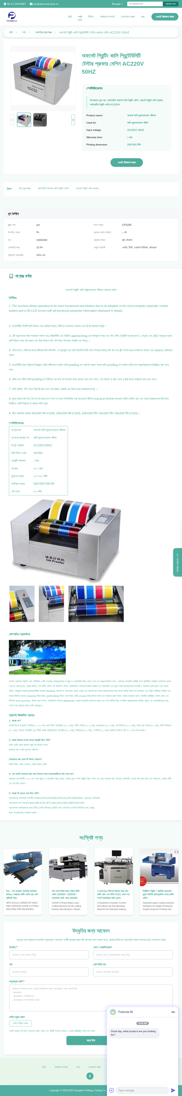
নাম (10, 964)
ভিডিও (91, 16)
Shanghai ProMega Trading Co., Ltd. (92, 1090)
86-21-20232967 (16, 3)
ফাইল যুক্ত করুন (17, 1017)
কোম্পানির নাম (99, 964)
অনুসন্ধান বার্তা (16, 981)
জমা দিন (91, 1040)
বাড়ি (70, 16)
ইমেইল (13, 947)
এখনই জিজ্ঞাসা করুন (165, 16)
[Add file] (111, 1090)
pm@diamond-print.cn (45, 3)
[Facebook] (89, 1076)
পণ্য (80, 16)
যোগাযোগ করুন (128, 16)
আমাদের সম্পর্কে (107, 16)
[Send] (173, 1090)
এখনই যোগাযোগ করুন (23, 908)
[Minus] (173, 1012)
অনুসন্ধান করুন (170, 4)
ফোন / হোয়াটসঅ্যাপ (102, 947)
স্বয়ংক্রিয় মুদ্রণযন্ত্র (43, 32)
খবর (142, 16)
